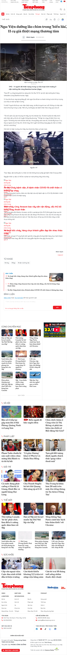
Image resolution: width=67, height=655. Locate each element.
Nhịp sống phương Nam (47, 611)
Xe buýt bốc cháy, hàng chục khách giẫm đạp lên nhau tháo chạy (26, 277)
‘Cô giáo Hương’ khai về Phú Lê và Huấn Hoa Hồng (32, 456)
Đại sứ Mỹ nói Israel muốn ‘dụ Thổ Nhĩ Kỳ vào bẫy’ (6, 341)
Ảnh (29, 593)
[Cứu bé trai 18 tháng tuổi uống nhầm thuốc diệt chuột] (56, 563)
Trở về (3, 70)
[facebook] (61, 1)
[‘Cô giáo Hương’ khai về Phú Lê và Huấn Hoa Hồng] (34, 445)
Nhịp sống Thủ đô (32, 611)
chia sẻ (46, 19)
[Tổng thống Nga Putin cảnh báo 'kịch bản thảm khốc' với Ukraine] (35, 332)
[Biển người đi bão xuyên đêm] (34, 412)
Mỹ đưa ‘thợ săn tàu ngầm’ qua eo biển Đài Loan (35, 383)
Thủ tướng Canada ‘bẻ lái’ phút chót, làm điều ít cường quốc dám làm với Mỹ (21, 343)
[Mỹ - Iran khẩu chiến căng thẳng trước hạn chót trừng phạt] (21, 375)
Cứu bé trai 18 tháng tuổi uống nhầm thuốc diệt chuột (55, 574)
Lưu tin (3, 60)
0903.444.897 (7, 628)
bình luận (58, 19)
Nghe (3, 50)
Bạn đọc (43, 608)
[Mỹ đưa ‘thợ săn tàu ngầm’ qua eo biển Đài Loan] (35, 375)
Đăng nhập (7, 298)
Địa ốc (25, 14)
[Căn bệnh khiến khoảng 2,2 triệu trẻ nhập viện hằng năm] (34, 563)
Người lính (63, 14)
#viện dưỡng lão (23, 263)
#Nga (13, 263)
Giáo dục (3, 608)
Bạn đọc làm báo (11, 650)
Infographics (19, 596)
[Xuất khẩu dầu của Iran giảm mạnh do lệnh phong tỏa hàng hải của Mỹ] (7, 354)
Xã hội (7, 14)
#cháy (7, 263)
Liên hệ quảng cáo (42, 615)
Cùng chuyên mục (11, 326)
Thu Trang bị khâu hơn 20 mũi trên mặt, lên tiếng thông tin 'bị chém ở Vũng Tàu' (55, 489)
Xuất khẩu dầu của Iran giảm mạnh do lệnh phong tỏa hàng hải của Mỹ (6, 364)
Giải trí (7, 466)
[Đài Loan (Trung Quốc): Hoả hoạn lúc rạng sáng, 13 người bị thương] (21, 354)
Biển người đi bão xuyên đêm (33, 421)
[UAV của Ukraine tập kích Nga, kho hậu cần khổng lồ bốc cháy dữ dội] (35, 354)
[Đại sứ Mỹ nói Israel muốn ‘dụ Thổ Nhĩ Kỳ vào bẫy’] (7, 332)
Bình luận (3, 65)
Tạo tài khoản (19, 298)
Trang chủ (2, 14)
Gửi (57, 307)
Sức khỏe (31, 14)
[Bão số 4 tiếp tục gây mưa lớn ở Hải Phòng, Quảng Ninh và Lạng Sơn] (11, 412)
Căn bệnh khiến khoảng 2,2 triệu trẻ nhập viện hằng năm (33, 574)
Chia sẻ (3, 55)
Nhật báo (18, 593)
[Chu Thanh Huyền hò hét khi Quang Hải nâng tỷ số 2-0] (34, 476)
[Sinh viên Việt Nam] (52, 588)
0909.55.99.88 (42, 618)
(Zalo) (48, 618)
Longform (5, 596)
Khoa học (17, 608)
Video (3, 593)
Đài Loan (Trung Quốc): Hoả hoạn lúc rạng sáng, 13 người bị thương (21, 364)
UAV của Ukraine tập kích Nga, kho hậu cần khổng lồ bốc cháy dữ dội (35, 364)
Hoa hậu (30, 608)
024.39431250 (7, 620)
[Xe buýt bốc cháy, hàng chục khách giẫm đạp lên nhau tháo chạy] (56, 277)
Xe (15, 605)
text (50, 19)
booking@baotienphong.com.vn (46, 620)
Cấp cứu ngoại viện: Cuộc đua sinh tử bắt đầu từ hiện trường (11, 574)
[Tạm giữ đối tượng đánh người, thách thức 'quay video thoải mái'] (56, 445)
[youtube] (64, 1)
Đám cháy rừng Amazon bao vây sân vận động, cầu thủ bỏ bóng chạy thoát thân (34, 285)
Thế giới (37, 14)
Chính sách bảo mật (17, 635)
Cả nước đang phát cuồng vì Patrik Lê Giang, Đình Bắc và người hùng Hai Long (10, 489)
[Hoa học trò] (63, 588)
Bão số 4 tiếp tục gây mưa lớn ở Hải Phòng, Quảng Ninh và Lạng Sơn (11, 424)
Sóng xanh (19, 14)
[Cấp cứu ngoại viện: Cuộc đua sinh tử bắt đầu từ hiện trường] (11, 563)
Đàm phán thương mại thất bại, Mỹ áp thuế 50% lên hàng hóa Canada (7, 385)
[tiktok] (46, 629)
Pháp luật (49, 14)
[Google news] (56, 629)
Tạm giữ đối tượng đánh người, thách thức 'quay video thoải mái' (54, 457)
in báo (54, 19)
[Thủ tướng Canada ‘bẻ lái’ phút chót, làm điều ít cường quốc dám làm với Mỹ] (21, 332)
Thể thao (56, 14)
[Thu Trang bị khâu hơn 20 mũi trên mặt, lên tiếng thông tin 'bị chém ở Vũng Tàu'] (56, 476)
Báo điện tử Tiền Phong (33, 7)
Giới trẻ (43, 14)
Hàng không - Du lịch (7, 611)
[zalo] (51, 629)
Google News (62, 19)
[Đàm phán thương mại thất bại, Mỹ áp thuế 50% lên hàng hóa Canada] (7, 375)
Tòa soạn (4, 615)
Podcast (44, 593)
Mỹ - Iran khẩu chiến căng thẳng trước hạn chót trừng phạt (21, 384)
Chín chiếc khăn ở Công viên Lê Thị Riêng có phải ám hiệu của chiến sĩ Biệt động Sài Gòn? (55, 425)
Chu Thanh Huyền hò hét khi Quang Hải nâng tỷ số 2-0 (33, 486)
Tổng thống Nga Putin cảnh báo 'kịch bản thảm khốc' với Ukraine (35, 342)
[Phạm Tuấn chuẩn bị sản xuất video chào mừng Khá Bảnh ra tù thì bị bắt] (11, 445)
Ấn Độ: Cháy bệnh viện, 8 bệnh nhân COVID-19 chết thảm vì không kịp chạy (35, 290)
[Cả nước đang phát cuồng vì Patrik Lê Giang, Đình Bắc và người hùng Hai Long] (11, 476)
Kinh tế (13, 14)
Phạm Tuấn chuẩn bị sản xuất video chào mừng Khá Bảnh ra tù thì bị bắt (11, 457)
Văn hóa (30, 605)
